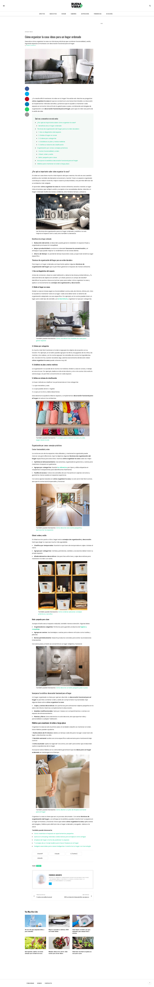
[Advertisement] (114, 53)
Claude (57, 854)
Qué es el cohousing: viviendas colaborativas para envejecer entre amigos (60, 837)
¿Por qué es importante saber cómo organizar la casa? (56, 123)
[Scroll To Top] (149, 982)
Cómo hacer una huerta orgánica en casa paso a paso (81, 952)
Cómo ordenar (63, 612)
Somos (39, 983)
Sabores (73, 14)
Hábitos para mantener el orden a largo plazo (53, 164)
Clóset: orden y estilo (45, 154)
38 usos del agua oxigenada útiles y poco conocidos (34, 930)
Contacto (48, 983)
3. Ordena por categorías (47, 138)
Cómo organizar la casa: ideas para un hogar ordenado (53, 37)
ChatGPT (40, 854)
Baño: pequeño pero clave (47, 157)
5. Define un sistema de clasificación (51, 145)
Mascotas (53, 14)
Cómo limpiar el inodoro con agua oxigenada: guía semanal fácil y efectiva (81, 931)
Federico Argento (31, 45)
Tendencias (97, 14)
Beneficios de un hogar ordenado (50, 126)
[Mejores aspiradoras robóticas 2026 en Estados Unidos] (59, 921)
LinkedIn (40, 858)
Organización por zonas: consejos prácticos (52, 148)
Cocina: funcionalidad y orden (48, 151)
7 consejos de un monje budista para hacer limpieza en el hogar (56, 843)
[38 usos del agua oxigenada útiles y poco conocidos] (35, 921)
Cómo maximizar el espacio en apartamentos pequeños (54, 834)
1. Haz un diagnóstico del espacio (49, 132)
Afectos (42, 14)
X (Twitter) (73, 854)
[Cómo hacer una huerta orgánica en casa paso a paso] (82, 943)
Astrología (85, 14)
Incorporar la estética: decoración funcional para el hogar (57, 161)
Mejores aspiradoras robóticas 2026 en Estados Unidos (59, 930)
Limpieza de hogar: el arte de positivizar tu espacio (51, 840)
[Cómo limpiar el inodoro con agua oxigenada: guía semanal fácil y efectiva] (82, 921)
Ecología (109, 14)
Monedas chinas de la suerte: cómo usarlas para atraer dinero (58, 952)
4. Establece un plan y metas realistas (51, 142)
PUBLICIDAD (30, 983)
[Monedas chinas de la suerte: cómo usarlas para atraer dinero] (59, 943)
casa (39, 866)
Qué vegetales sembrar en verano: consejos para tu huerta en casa (34, 952)
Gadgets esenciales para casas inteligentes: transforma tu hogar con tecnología (62, 846)
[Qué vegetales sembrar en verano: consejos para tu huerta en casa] (35, 943)
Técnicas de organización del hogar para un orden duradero (58, 129)
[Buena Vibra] (77, 6)
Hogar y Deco (29, 31)
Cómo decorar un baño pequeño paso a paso (72, 688)
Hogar (63, 14)
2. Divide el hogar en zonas (47, 135)
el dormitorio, (63, 299)
